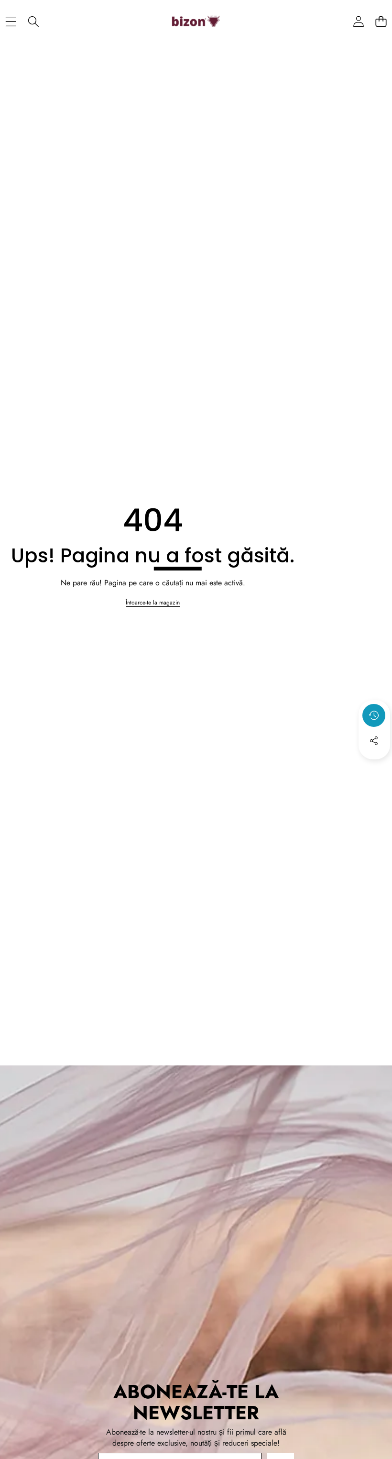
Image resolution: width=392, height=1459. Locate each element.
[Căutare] (33, 21)
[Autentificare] (358, 21)
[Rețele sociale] (373, 740)
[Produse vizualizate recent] (373, 715)
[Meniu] (11, 21)
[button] (381, 21)
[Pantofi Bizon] (196, 21)
